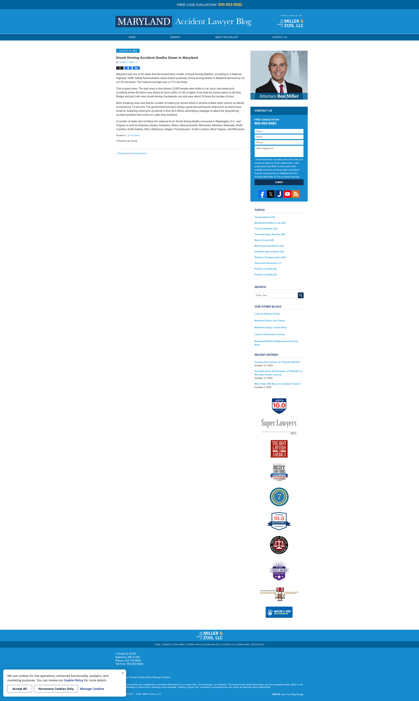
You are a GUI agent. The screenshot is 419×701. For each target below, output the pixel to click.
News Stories (264, 240)
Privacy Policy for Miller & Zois (204, 644)
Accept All (19, 689)
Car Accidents (133, 135)
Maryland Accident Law (270, 223)
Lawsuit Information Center (270, 334)
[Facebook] (262, 194)
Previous (122, 153)
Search (301, 295)
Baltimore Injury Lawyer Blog (271, 327)
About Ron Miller (226, 37)
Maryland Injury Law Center (270, 320)
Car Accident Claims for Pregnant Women (278, 362)
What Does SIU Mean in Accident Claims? (278, 383)
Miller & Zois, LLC (152, 694)
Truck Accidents (266, 228)
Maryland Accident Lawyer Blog (183, 21)
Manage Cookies (161, 677)
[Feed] (296, 194)
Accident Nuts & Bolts (269, 251)
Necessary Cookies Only (56, 689)
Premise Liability (266, 268)
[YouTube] (287, 194)
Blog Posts (258, 644)
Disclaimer (179, 644)
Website (175, 37)
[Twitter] (270, 194)
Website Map (243, 644)
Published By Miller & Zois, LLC (290, 21)
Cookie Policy (145, 677)
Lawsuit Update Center (267, 313)
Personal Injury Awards (270, 234)
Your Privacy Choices (126, 677)
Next (143, 153)
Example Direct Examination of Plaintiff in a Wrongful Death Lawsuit (279, 373)
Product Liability (266, 274)
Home (132, 37)
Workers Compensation (270, 257)
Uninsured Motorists (268, 263)
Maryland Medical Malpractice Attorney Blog (276, 343)
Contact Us (229, 644)
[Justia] (279, 194)
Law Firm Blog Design (288, 694)
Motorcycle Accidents (269, 245)
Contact (279, 37)
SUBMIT (279, 182)
